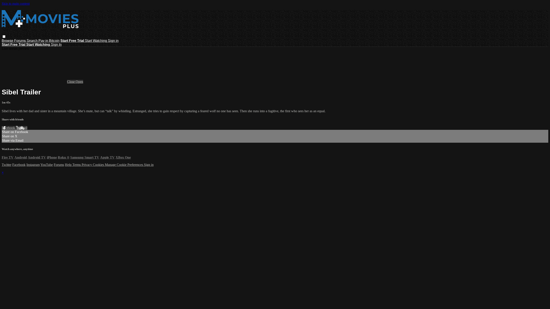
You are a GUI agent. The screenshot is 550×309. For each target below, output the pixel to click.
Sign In (56, 44)
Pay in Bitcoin (49, 40)
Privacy (87, 165)
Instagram (33, 165)
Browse (8, 40)
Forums (20, 40)
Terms (77, 165)
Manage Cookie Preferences (124, 165)
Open (79, 81)
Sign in (113, 40)
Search (32, 40)
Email (23, 128)
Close (71, 81)
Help (68, 165)
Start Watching (96, 40)
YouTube (46, 165)
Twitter (6, 165)
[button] (4, 36)
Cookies (99, 165)
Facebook (9, 128)
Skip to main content (16, 3)
